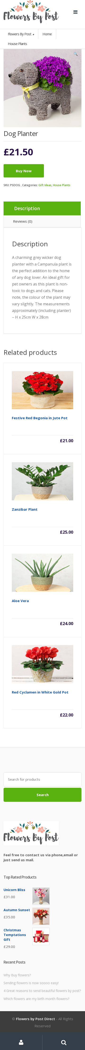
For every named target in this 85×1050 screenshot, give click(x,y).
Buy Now (24, 170)
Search (43, 794)
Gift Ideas (44, 185)
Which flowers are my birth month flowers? (36, 998)
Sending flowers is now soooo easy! (31, 983)
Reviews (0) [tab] (22, 221)
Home (47, 34)
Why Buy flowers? (17, 975)
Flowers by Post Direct (35, 1018)
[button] (75, 55)
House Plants (61, 185)
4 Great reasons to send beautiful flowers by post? (42, 990)
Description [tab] (27, 208)
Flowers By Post (20, 34)
